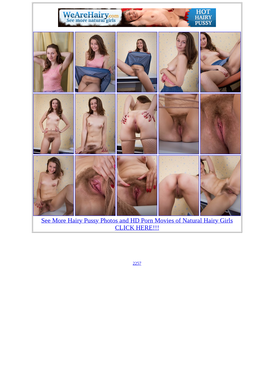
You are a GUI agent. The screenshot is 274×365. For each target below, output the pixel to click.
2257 (137, 263)
